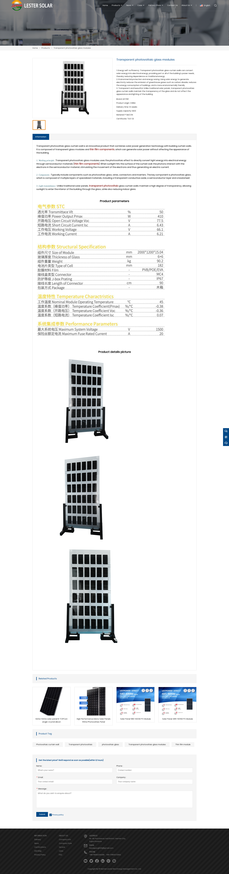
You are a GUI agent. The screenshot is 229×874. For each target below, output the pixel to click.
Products (46, 48)
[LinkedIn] (103, 861)
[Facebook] (97, 861)
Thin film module (182, 744)
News (36, 843)
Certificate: (121, 118)
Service (62, 847)
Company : (121, 777)
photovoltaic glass (110, 744)
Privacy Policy (40, 855)
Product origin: (123, 103)
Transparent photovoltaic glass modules (72, 48)
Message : (41, 789)
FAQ (60, 855)
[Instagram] (114, 861)
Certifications (40, 847)
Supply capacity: (124, 110)
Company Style (65, 843)
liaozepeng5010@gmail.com (101, 848)
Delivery (37, 839)
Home (35, 48)
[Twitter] (91, 861)
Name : (39, 766)
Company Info (65, 839)
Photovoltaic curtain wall (47, 744)
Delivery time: (122, 107)
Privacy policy (58, 815)
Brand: (119, 99)
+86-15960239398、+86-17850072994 (105, 855)
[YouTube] (85, 861)
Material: (120, 114)
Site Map (38, 851)
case (61, 851)
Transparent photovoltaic (80, 744)
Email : (40, 777)
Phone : (119, 766)
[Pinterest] (108, 861)
